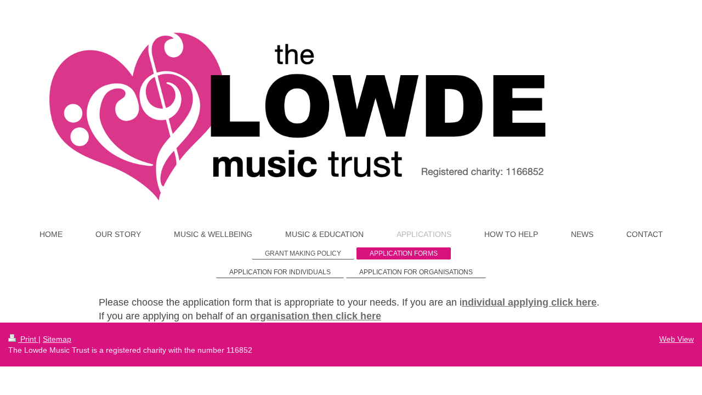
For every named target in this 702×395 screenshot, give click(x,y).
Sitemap (57, 339)
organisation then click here (315, 316)
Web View (676, 339)
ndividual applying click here (529, 302)
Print (28, 339)
